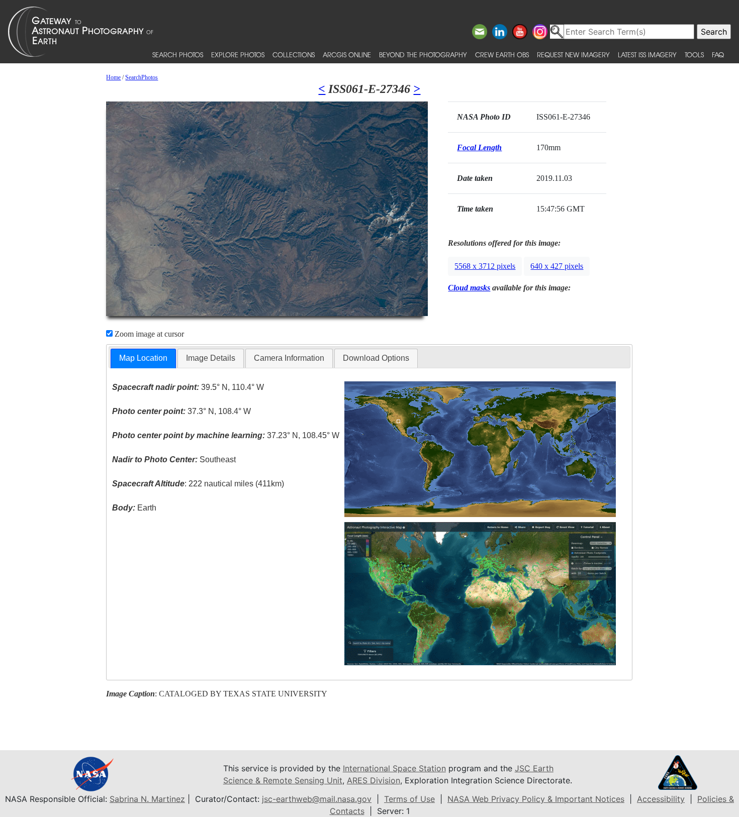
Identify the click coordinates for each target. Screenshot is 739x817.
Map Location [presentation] (143, 358)
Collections (293, 54)
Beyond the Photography (423, 54)
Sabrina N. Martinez (147, 799)
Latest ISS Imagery (647, 54)
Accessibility (661, 799)
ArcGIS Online (347, 54)
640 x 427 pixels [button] (556, 266)
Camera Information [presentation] (289, 358)
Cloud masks (469, 287)
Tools (694, 54)
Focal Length (479, 147)
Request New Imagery (573, 54)
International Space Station (394, 768)
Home (113, 77)
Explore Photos (237, 54)
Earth (134, 507)
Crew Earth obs (502, 54)
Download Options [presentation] (376, 358)
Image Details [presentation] (210, 358)
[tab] (143, 358)
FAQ (718, 54)
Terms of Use (409, 799)
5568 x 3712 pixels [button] (484, 266)
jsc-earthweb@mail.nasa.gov (317, 799)
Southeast (174, 459)
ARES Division (373, 780)
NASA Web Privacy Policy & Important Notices (535, 799)
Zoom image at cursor (148, 334)
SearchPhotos (141, 77)
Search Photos (177, 54)
